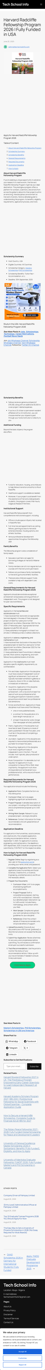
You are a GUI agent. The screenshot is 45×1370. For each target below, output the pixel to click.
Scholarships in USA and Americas (19, 1030)
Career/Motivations (24, 334)
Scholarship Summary (16, 151)
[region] (22, 1349)
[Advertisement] (22, 109)
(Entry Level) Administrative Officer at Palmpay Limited (20, 1206)
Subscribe (34, 1066)
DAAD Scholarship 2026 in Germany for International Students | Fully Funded (13, 1262)
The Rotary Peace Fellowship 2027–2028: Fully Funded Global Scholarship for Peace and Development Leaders (22, 1132)
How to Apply (13, 168)
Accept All (22, 1351)
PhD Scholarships (25, 270)
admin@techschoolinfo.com (19, 47)
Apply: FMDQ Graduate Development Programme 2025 (33, 1262)
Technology (9, 334)
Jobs (23, 331)
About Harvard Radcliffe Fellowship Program (24, 148)
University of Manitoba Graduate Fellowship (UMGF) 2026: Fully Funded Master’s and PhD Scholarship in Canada (22, 1163)
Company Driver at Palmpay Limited (19, 1195)
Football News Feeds (13, 336)
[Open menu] (41, 4)
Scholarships (32, 331)
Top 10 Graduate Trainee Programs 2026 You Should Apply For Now (21, 1217)
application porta (27, 862)
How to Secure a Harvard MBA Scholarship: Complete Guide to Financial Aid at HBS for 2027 (19, 1118)
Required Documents (16, 161)
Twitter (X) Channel (30, 345)
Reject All (22, 1365)
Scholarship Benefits (16, 155)
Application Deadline (16, 165)
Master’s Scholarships (14, 1028)
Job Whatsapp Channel (18, 340)
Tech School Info (15, 4)
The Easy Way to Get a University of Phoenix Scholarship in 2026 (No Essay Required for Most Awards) (21, 1230)
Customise (22, 1358)
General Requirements (16, 158)
